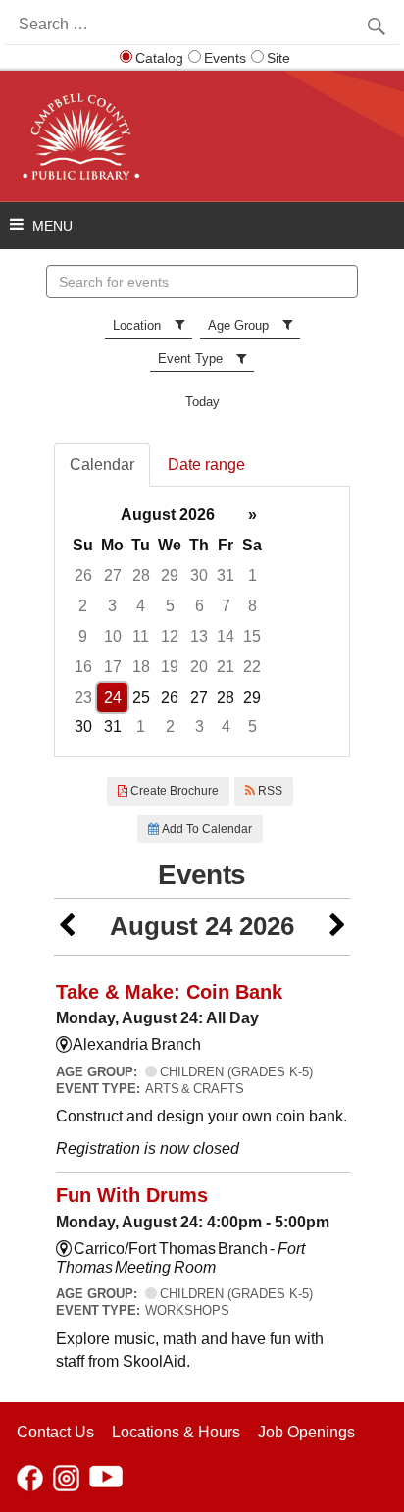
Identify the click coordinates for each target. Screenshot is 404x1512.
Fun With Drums (132, 1195)
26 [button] (83, 575)
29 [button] (169, 575)
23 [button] (83, 697)
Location (137, 325)
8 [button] (252, 606)
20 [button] (199, 666)
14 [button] (225, 636)
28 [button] (141, 575)
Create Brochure (173, 791)
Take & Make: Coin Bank (169, 992)
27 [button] (113, 575)
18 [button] (141, 666)
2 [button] (82, 606)
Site (278, 58)
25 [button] (141, 697)
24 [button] (113, 697)
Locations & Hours (176, 1432)
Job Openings (306, 1432)
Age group (238, 325)
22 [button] (252, 666)
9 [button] (82, 636)
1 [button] (252, 575)
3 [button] (112, 606)
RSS (268, 791)
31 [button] (225, 575)
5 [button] (170, 606)
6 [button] (199, 606)
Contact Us (55, 1432)
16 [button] (83, 666)
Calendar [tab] (102, 464)
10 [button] (113, 636)
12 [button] (169, 636)
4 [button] (140, 606)
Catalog (159, 58)
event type (190, 358)
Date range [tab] (206, 464)
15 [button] (252, 636)
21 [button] (225, 666)
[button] (66, 927)
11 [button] (140, 636)
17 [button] (113, 666)
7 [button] (226, 606)
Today (202, 401)
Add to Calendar (205, 829)
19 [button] (169, 666)
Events (225, 58)
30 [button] (199, 575)
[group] (202, 621)
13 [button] (199, 636)
